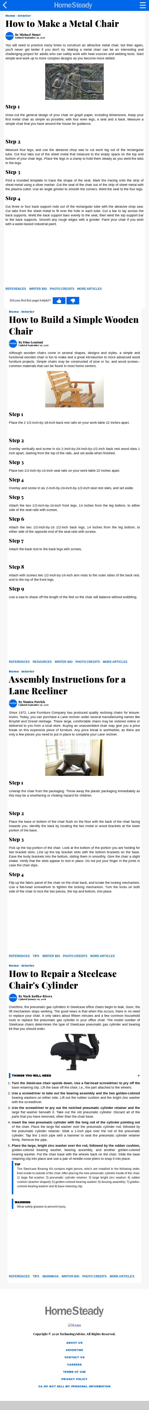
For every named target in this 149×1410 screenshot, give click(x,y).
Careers (74, 1364)
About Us (74, 1342)
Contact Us (75, 1357)
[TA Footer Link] (74, 1325)
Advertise (74, 1350)
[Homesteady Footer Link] (74, 1312)
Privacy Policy (74, 1379)
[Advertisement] (38, 257)
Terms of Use (74, 1372)
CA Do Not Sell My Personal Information (74, 1386)
